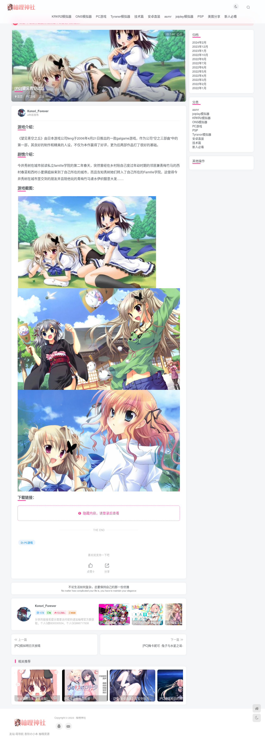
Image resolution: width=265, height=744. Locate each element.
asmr (167, 16)
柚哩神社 (81, 717)
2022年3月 (199, 80)
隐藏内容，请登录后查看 (100, 513)
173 (42, 612)
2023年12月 (200, 46)
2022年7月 (199, 63)
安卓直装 (154, 16)
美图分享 (214, 16)
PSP (201, 16)
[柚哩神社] (21, 6)
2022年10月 (200, 55)
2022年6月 (199, 67)
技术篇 (139, 16)
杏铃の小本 (31, 734)
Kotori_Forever (37, 111)
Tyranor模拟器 (120, 16)
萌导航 (20, 734)
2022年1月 (199, 88)
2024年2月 (199, 42)
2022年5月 (199, 71)
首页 (19, 96)
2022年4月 (199, 75)
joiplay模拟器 (184, 16)
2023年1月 (199, 51)
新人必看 (230, 16)
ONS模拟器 (84, 16)
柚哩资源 (44, 734)
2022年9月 (199, 59)
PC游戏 (101, 16)
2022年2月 (199, 84)
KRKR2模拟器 (61, 16)
